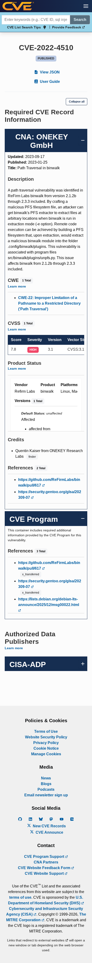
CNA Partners (46, 862)
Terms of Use (46, 731)
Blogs (46, 784)
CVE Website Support (45, 873)
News (46, 778)
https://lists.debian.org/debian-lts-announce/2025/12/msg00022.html (48, 602)
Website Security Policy (46, 737)
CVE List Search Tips (24, 27)
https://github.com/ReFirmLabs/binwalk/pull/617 (49, 482)
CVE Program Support (44, 857)
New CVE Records (49, 826)
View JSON (49, 72)
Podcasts (46, 789)
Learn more (17, 286)
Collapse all (76, 101)
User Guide (49, 82)
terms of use (20, 897)
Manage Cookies (46, 754)
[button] (86, 6)
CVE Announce (49, 832)
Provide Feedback (67, 27)
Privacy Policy (46, 743)
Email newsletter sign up (46, 795)
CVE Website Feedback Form (44, 868)
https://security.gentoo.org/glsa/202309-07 (49, 494)
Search (80, 20)
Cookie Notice (46, 748)
